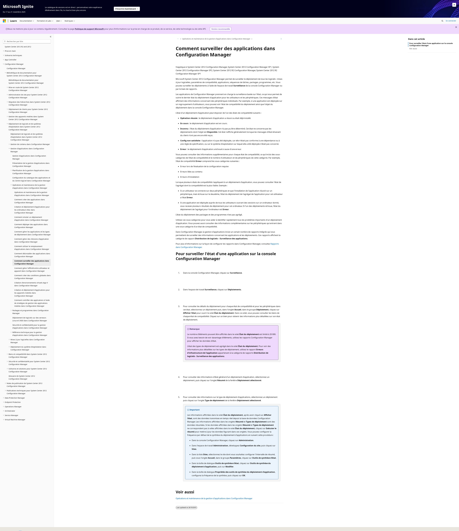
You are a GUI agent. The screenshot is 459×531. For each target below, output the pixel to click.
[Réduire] (51, 37)
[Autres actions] (281, 39)
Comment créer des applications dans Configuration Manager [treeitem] (29, 201)
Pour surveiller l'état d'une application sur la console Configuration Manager (431, 44)
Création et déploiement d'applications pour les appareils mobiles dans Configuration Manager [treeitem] (32, 293)
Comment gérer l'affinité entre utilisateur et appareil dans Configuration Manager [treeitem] (31, 269)
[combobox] (27, 41)
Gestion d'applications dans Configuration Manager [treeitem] (29, 157)
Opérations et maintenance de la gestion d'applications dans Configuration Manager (216, 39)
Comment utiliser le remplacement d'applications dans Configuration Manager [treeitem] (31, 247)
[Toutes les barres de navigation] (178, 39)
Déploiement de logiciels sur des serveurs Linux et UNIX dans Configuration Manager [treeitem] (29, 319)
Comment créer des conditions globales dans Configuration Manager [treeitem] (32, 277)
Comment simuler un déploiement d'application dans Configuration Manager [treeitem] (31, 218)
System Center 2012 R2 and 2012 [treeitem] (18, 47)
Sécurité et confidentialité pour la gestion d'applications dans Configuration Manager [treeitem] (29, 326)
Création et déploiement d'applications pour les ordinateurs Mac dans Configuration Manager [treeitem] (32, 210)
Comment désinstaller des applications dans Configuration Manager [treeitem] (32, 255)
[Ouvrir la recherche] (442, 21)
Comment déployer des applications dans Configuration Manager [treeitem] (31, 226)
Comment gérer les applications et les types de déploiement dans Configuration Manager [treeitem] (32, 233)
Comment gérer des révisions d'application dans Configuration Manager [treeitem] (31, 240)
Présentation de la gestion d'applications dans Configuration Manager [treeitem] (30, 164)
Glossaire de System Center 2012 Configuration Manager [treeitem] (22, 377)
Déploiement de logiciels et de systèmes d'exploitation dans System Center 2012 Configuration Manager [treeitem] (27, 137)
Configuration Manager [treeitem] (16, 68)
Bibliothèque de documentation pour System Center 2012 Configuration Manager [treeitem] (26, 81)
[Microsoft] (4, 20)
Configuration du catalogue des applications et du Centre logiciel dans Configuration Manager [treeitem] (31, 179)
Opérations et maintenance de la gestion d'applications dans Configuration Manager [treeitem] (31, 193)
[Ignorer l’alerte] (454, 5)
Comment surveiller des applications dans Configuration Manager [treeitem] (31, 262)
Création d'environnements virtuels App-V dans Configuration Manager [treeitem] (31, 284)
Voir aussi (413, 48)
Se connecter (451, 21)
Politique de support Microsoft (89, 29)
